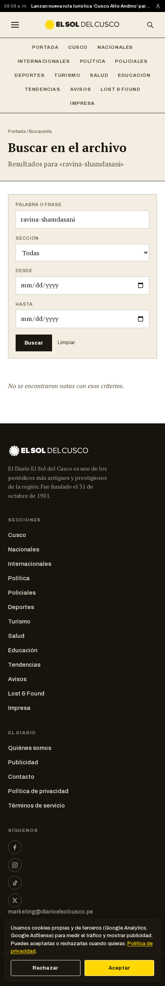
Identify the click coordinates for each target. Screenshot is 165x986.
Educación (134, 75)
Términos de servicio (36, 805)
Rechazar (45, 968)
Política (93, 61)
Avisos (80, 89)
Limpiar (66, 342)
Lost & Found (120, 89)
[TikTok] (15, 883)
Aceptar (120, 968)
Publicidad (23, 762)
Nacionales (115, 47)
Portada (45, 47)
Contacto (21, 777)
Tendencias (42, 89)
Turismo (67, 75)
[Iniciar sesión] (158, 6)
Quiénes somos (29, 748)
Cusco (78, 47)
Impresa (82, 103)
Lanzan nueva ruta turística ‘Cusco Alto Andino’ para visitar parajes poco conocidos (91, 6)
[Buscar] (150, 25)
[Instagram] (15, 865)
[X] (15, 900)
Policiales (131, 61)
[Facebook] (15, 847)
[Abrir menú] (15, 25)
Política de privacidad (38, 791)
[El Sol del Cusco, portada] (82, 24)
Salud (99, 75)
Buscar (33, 343)
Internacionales (44, 61)
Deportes (29, 75)
